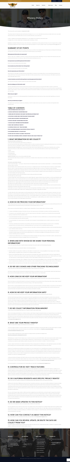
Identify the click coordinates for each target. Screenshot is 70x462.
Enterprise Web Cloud (45, 458)
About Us (38, 5)
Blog (56, 5)
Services (43, 5)
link (39, 255)
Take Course (50, 5)
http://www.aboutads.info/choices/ (48, 360)
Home (33, 5)
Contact (60, 5)
